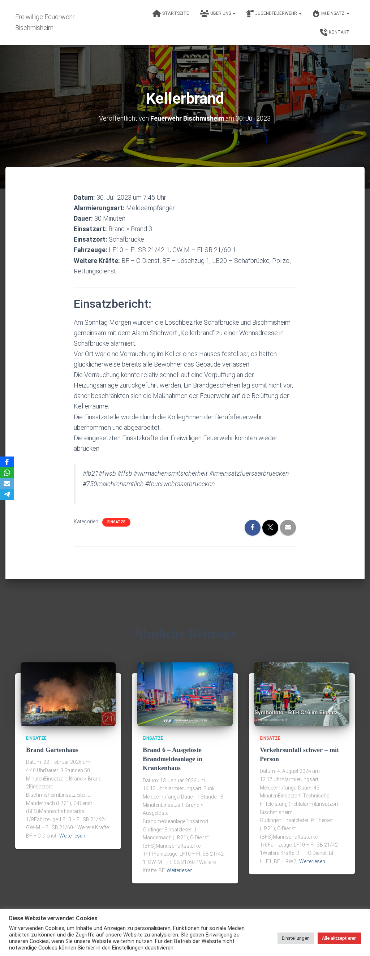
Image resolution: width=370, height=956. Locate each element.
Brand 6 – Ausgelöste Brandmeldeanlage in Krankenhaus (172, 758)
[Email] (7, 483)
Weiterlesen (72, 836)
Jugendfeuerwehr (276, 13)
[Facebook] (7, 462)
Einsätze (116, 522)
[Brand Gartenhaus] (68, 694)
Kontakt (339, 32)
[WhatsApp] (7, 472)
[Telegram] (7, 494)
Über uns (221, 13)
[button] (234, 13)
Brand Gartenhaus (52, 749)
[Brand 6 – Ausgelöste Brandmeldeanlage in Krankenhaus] (184, 694)
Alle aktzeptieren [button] (339, 938)
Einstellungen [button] (296, 938)
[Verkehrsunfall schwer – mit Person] (301, 694)
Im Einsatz (333, 13)
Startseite (175, 13)
